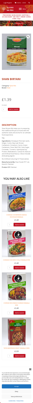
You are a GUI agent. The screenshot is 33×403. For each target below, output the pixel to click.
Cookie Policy (12, 400)
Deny (16, 391)
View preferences (16, 396)
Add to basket (13, 109)
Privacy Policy (19, 400)
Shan (8, 88)
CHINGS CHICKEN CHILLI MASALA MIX (16, 260)
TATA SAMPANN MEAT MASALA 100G (16, 348)
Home (4, 23)
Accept (16, 386)
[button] (30, 369)
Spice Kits (10, 23)
